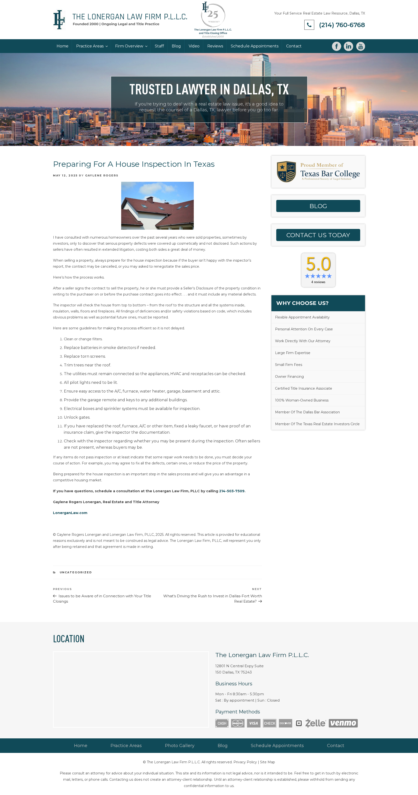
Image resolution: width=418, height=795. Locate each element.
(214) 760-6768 (342, 25)
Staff (159, 46)
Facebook (336, 46)
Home (62, 46)
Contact (294, 46)
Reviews (215, 46)
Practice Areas (90, 46)
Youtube (360, 46)
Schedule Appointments (254, 46)
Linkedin (348, 46)
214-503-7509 (232, 491)
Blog (176, 46)
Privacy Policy (245, 762)
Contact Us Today (318, 235)
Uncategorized (76, 572)
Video (194, 46)
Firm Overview (129, 46)
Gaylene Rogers (102, 175)
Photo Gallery (179, 745)
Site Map (267, 762)
